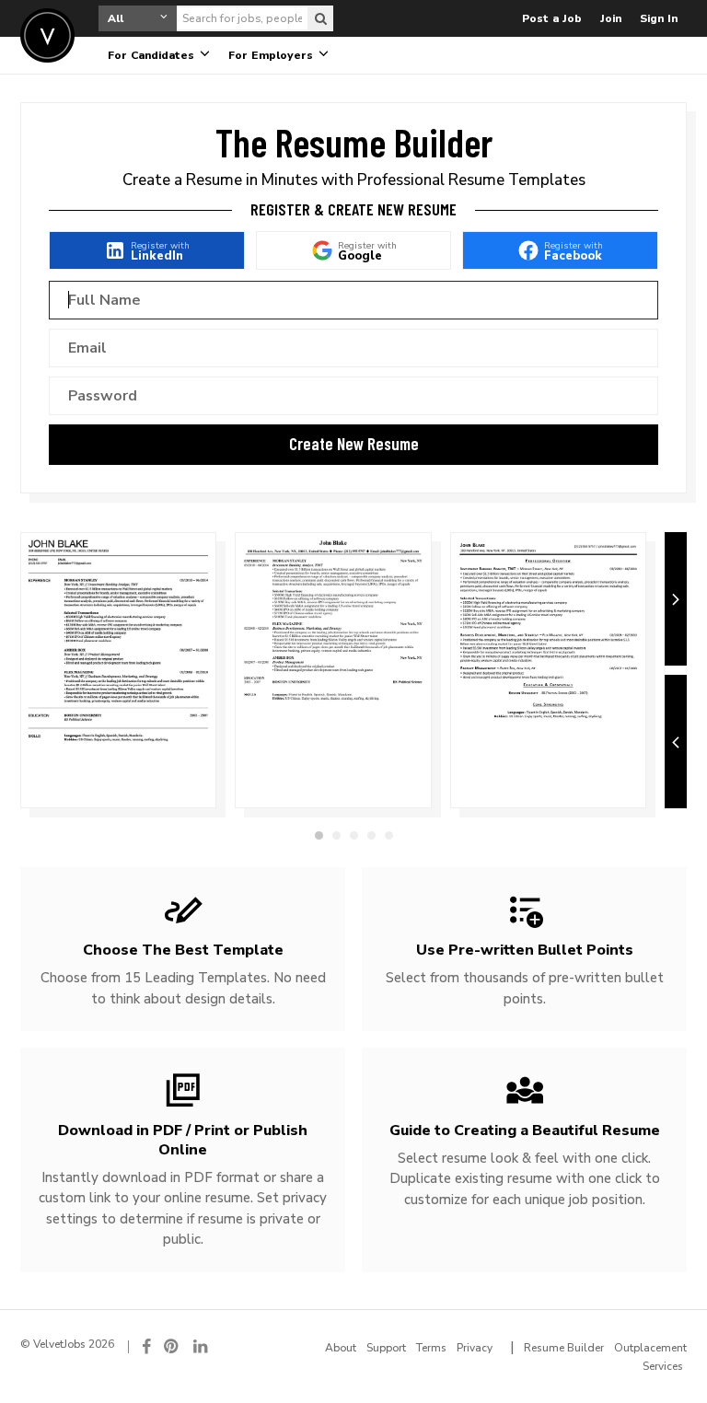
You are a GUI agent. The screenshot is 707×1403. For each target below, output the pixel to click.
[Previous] (676, 741)
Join (610, 18)
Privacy (475, 1347)
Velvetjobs (47, 35)
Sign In (659, 18)
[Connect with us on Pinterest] (172, 1346)
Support (386, 1347)
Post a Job (552, 18)
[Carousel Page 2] (336, 835)
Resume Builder (564, 1347)
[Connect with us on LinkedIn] (201, 1346)
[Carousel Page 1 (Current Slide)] (319, 835)
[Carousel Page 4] (371, 835)
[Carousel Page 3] (354, 835)
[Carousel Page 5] (389, 835)
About (340, 1347)
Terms (431, 1347)
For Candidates (153, 55)
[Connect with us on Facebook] (146, 1346)
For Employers (272, 55)
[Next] (676, 599)
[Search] (320, 18)
